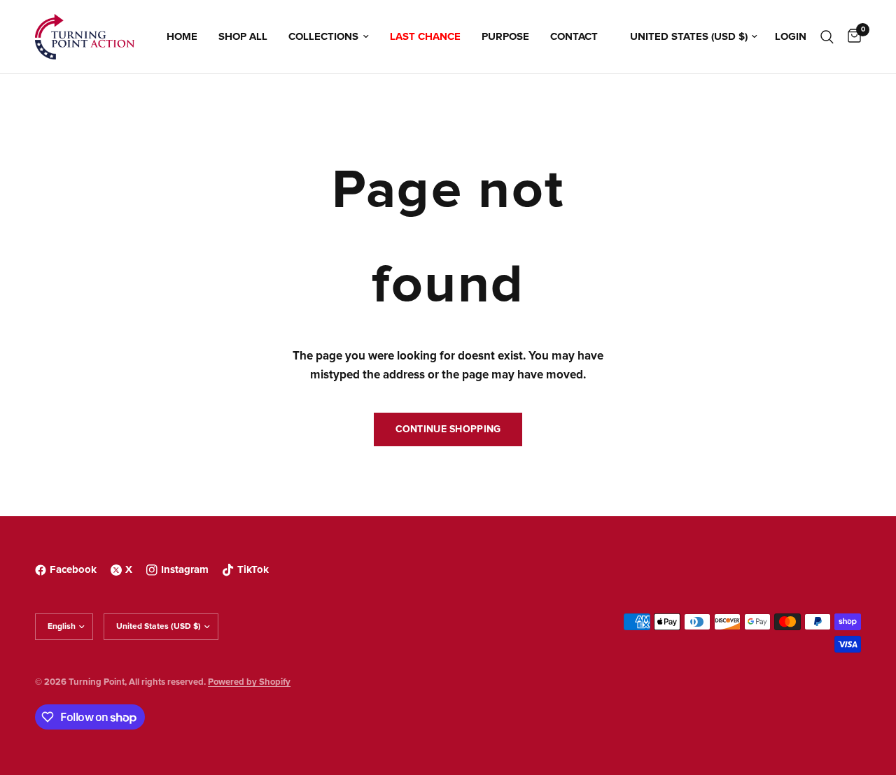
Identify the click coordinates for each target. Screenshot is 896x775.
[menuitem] (182, 37)
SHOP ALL (242, 36)
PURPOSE (505, 36)
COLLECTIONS (323, 36)
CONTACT (574, 36)
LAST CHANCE (425, 36)
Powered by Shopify (249, 682)
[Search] (827, 36)
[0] (851, 36)
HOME (182, 36)
